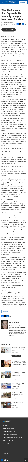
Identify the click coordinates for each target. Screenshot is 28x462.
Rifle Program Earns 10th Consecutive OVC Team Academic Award (17, 385)
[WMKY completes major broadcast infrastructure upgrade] (6, 405)
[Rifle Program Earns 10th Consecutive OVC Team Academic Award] (6, 386)
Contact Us (5, 453)
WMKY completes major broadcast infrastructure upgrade (17, 404)
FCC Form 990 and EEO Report (10, 447)
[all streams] (26, 460)
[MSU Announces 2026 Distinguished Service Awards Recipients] (6, 395)
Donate (23, 2)
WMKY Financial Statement (9, 428)
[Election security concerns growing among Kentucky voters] (6, 350)
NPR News (5, 311)
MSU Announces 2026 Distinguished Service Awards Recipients (17, 394)
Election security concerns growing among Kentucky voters (18, 349)
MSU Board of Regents (8, 440)
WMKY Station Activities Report (10, 434)
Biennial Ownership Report (9, 450)
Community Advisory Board (9, 431)
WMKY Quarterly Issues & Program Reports (12, 437)
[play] (2, 460)
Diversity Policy (6, 443)
